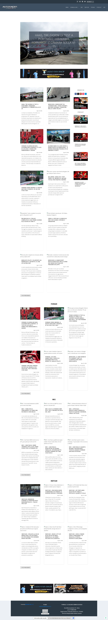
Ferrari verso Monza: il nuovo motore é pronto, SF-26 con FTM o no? (31, 189)
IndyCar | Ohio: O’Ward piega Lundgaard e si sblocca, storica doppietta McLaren (76, 536)
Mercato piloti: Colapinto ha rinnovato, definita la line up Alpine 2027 (31, 261)
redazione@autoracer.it (45, 606)
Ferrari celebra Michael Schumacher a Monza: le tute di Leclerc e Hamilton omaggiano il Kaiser (31, 148)
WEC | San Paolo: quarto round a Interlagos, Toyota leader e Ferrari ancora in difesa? (77, 449)
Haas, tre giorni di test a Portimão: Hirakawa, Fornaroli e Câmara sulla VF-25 (54, 40)
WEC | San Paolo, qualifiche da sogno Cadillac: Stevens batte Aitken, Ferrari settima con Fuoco (53, 450)
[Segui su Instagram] (83, 94)
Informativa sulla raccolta (40, 618)
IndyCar (87, 7)
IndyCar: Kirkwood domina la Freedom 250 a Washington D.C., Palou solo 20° (30, 501)
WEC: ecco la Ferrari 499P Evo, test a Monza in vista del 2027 (54, 410)
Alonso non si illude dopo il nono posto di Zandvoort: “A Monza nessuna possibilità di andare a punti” (58, 148)
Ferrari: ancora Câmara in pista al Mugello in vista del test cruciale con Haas (29, 368)
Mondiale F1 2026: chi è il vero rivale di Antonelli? (81, 127)
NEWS (67, 7)
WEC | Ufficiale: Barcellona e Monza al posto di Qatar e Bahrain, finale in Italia (77, 411)
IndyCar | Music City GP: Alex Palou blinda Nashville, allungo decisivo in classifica (53, 536)
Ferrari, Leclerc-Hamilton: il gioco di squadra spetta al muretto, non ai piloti (53, 359)
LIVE (104, 7)
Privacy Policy (45, 610)
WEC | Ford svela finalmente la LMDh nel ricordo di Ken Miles (30, 410)
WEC (82, 7)
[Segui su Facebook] (76, 94)
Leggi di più (54, 53)
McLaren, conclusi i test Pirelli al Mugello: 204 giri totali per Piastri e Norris (57, 178)
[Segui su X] (78, 94)
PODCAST (99, 7)
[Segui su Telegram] (86, 94)
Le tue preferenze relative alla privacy (59, 618)
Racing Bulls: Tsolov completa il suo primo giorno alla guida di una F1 (31, 220)
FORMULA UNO (74, 7)
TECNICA (93, 7)
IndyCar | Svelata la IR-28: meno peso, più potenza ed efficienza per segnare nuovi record (30, 536)
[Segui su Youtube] (81, 94)
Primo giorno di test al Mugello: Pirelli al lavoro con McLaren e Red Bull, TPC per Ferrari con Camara (77, 318)
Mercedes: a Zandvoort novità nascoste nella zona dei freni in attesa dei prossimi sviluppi (57, 262)
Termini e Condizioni (45, 613)
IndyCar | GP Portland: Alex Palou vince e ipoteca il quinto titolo (77, 492)
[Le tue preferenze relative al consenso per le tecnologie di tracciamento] (106, 618)
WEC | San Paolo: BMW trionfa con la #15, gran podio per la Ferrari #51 (30, 446)
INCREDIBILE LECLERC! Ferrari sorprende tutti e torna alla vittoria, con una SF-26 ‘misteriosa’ (80, 184)
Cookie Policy (45, 611)
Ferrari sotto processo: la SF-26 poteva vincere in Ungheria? (80, 145)
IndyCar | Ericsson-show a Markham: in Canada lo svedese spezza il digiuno (53, 492)
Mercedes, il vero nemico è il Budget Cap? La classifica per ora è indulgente (77, 359)
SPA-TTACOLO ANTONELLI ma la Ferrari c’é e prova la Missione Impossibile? (80, 164)
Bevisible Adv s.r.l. (29, 604)
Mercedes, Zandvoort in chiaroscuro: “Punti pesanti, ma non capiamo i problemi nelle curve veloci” (58, 106)
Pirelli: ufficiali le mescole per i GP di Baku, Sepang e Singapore (57, 220)
